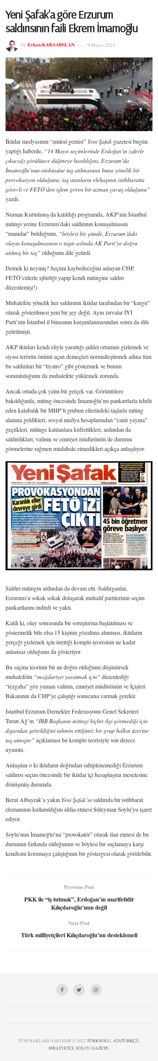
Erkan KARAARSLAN (51, 44)
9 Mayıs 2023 (101, 45)
